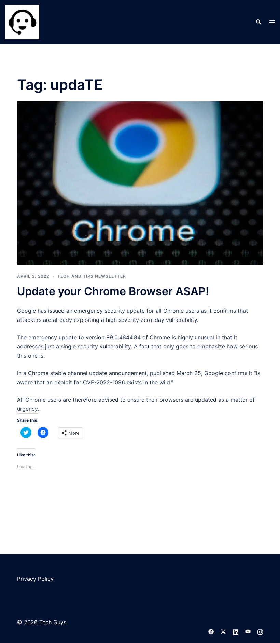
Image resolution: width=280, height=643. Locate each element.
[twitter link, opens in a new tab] (223, 631)
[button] (258, 22)
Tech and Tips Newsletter (91, 276)
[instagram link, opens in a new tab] (260, 631)
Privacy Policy (35, 578)
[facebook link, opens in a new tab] (211, 631)
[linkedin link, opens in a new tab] (235, 631)
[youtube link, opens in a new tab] (248, 631)
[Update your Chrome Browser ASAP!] (140, 182)
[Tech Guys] (22, 21)
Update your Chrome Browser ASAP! (113, 291)
